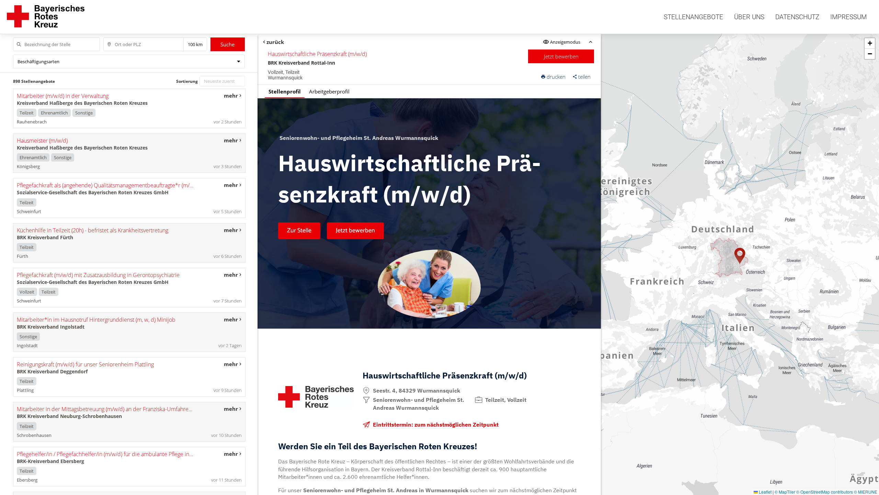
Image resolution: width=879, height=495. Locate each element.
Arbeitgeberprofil (329, 91)
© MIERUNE (865, 492)
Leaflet (765, 492)
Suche (227, 44)
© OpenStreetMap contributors (824, 492)
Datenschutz (797, 17)
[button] (735, 265)
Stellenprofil (285, 91)
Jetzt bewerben (561, 56)
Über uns (749, 17)
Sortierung (187, 81)
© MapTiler (785, 492)
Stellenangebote (693, 17)
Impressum (848, 17)
